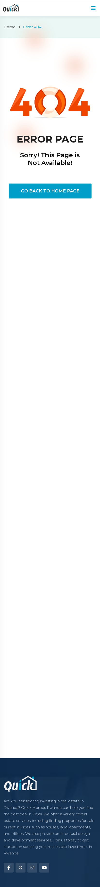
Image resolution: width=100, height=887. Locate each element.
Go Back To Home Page (50, 191)
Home (10, 27)
